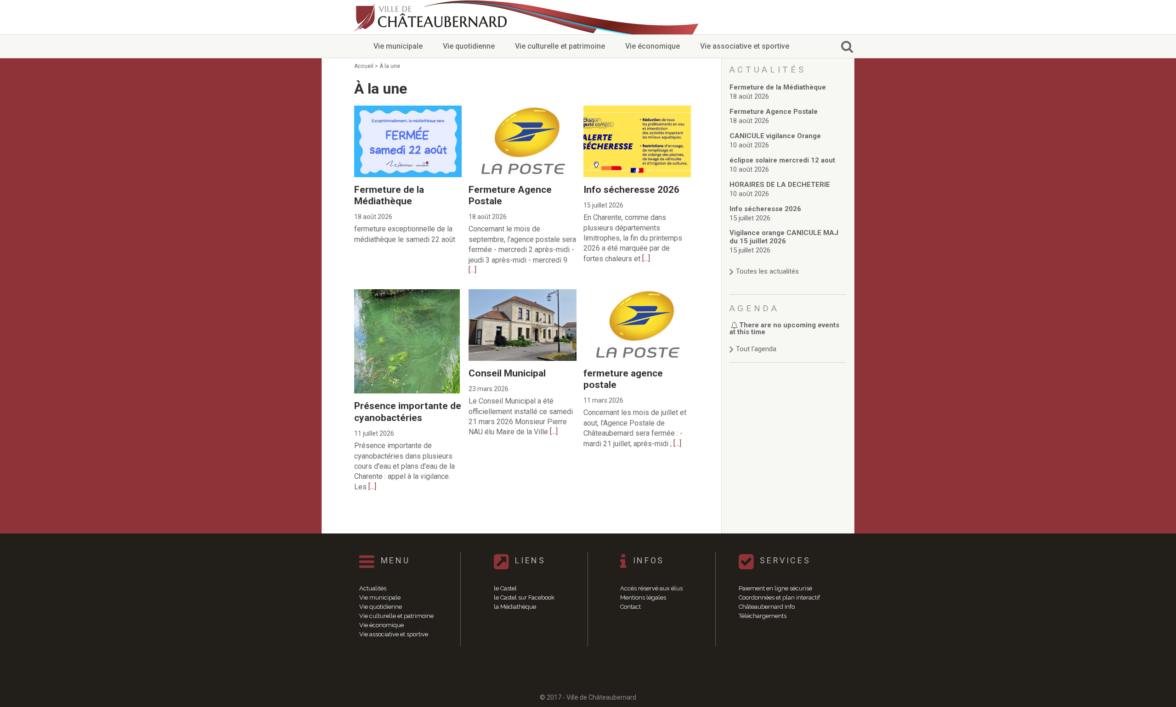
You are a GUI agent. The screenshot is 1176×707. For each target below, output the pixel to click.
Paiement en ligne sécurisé (775, 588)
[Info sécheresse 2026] (637, 110)
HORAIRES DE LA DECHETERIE (779, 184)
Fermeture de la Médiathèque (389, 195)
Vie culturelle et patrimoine (560, 46)
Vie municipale (398, 46)
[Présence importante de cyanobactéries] (407, 293)
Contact (630, 606)
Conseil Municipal (507, 373)
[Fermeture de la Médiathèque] (408, 110)
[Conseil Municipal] (522, 293)
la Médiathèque (515, 606)
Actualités (372, 588)
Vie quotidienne (469, 46)
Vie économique (652, 46)
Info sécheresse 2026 (631, 189)
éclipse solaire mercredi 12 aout (782, 160)
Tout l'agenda (756, 349)
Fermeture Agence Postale (773, 111)
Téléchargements (762, 615)
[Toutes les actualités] (788, 262)
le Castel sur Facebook (524, 597)
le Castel (505, 588)
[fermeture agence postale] (637, 293)
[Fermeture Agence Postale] (522, 110)
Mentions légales (643, 597)
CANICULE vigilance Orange (775, 136)
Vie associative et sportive (744, 46)
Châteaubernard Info (767, 606)
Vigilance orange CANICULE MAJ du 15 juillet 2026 (783, 237)
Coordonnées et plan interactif (779, 597)
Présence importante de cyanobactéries (407, 411)
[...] (472, 269)
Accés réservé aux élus (651, 588)
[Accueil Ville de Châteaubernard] (431, 17)
